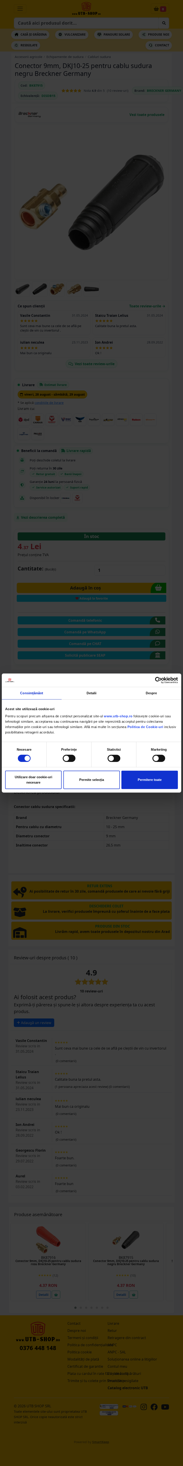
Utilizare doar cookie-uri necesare (33, 779)
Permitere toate (150, 780)
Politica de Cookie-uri (145, 727)
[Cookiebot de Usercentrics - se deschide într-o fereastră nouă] (158, 680)
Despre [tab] (151, 693)
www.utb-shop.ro (118, 716)
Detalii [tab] (92, 693)
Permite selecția (91, 780)
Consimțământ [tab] (31, 693)
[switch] (69, 758)
